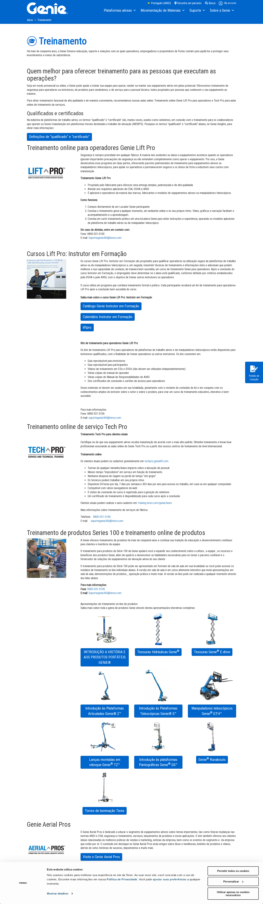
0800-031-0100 (102, 516)
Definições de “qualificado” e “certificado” (59, 137)
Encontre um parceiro (189, 3)
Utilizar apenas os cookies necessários (233, 894)
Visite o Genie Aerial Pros (101, 857)
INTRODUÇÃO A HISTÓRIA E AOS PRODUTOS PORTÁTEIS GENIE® (105, 657)
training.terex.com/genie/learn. (155, 503)
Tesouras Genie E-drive (212, 651)
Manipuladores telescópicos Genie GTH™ (212, 711)
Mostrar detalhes (57, 893)
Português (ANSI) (160, 3)
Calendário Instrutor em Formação (107, 317)
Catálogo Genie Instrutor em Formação (111, 306)
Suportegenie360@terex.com (105, 237)
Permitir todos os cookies (233, 870)
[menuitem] (119, 11)
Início (30, 20)
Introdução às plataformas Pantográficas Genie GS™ (158, 762)
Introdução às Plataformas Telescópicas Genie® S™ (158, 711)
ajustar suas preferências (170, 879)
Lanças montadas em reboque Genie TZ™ (104, 762)
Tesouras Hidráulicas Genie (158, 651)
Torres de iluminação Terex (104, 811)
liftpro (87, 327)
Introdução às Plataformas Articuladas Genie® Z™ (104, 711)
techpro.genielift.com (156, 461)
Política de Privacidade (122, 879)
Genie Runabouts (212, 759)
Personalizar (231, 881)
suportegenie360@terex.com (105, 417)
